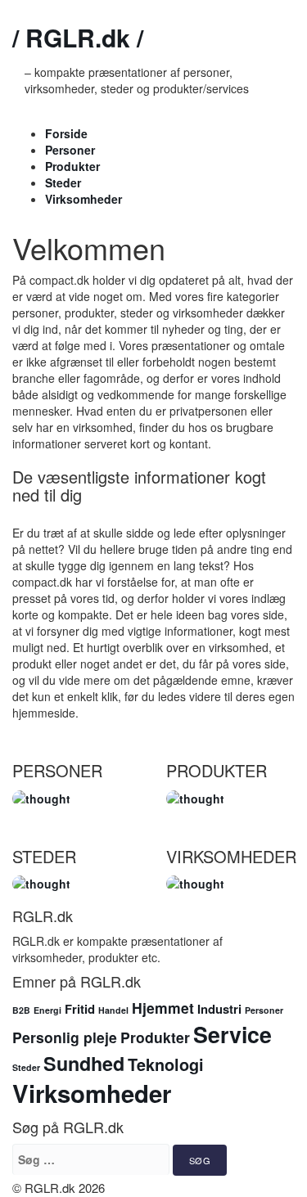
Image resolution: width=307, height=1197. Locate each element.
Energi (47, 1010)
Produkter (72, 166)
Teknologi (166, 1064)
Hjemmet (163, 1007)
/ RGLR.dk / (77, 37)
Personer (70, 150)
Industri (219, 1009)
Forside (66, 133)
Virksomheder (83, 199)
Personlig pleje (64, 1037)
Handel (113, 1010)
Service (232, 1034)
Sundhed (83, 1063)
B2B (21, 1010)
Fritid (80, 1009)
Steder (63, 182)
